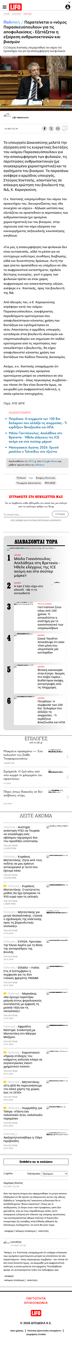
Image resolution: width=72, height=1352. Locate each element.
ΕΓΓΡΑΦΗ (60, 514)
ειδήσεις (39, 464)
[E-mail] (58, 128)
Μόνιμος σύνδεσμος (26, 1231)
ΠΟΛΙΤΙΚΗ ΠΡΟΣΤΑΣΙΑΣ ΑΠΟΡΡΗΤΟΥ (45, 520)
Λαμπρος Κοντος (13, 1183)
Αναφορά (9, 1231)
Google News (49, 461)
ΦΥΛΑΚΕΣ (50, 482)
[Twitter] (68, 106)
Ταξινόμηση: (34, 1173)
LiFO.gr (32, 461)
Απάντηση (43, 1231)
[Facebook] (62, 106)
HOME (6, 14)
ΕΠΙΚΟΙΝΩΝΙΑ (36, 1303)
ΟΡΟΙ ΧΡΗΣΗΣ (17, 520)
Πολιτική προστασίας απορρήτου (44, 1330)
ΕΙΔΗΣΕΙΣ (16, 14)
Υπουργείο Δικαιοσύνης (28, 482)
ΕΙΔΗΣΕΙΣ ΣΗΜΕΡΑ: (20, 412)
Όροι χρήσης (16, 1330)
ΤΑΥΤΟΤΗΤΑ (36, 1298)
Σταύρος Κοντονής (45, 477)
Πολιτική (27, 14)
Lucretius (15, 1242)
